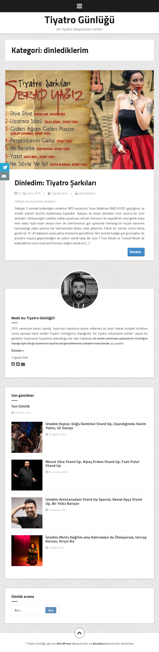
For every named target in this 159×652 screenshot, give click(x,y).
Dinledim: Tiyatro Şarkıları (55, 182)
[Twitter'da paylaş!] (4, 167)
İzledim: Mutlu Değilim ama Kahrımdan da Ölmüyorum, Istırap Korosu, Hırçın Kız (96, 539)
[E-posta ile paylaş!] (4, 176)
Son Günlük (20, 406)
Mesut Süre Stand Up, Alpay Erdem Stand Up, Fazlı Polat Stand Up (93, 464)
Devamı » (17, 350)
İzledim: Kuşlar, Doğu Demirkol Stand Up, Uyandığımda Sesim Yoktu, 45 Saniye (96, 426)
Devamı (136, 251)
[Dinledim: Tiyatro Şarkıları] (80, 121)
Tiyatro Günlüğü (80, 19)
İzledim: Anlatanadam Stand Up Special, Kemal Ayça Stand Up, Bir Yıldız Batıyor (94, 501)
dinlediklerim (86, 193)
